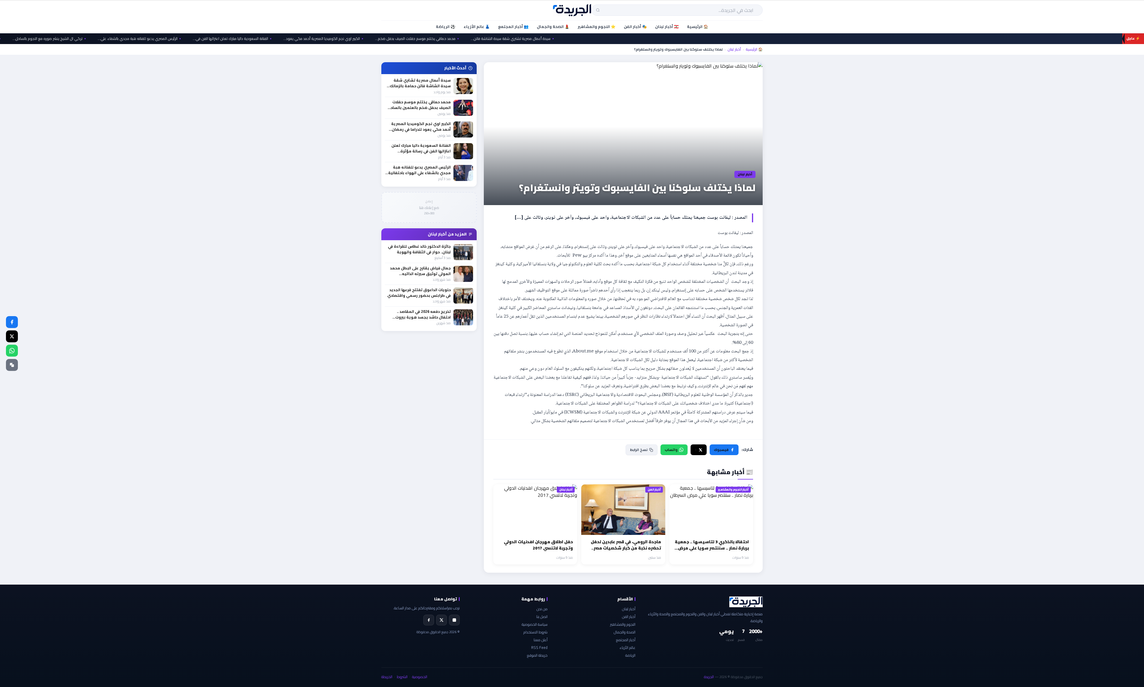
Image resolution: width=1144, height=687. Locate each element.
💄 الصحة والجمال (553, 26)
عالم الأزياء (627, 647)
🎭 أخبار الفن (635, 26)
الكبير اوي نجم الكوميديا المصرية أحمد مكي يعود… (345, 38)
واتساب (671, 449)
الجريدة (709, 676)
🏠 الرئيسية (697, 26)
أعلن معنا (541, 639)
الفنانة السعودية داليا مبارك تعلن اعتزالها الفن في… (254, 38)
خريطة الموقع (537, 655)
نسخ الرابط (638, 449)
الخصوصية (419, 676)
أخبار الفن (628, 616)
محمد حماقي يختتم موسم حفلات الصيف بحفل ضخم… (439, 38)
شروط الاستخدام (535, 632)
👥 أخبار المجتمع (513, 26)
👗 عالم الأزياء (477, 26)
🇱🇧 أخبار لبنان (667, 26)
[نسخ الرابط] (12, 365)
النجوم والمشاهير (622, 624)
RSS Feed (539, 647)
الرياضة (630, 655)
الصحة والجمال (624, 632)
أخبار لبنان (734, 49)
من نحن (542, 608)
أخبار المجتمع (625, 639)
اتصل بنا (542, 616)
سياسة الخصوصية (535, 624)
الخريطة (386, 676)
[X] (441, 620)
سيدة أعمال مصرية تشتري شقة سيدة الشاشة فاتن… (534, 38)
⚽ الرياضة (445, 26)
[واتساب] (12, 351)
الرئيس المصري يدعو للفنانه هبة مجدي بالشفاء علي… (161, 38)
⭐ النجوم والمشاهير (596, 26)
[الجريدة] (572, 10)
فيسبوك (721, 449)
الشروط (402, 676)
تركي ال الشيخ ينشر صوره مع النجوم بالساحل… (71, 38)
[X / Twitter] (12, 336)
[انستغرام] (454, 620)
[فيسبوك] (12, 322)
